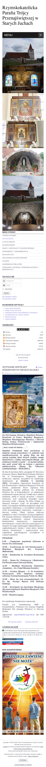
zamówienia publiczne (12, 264)
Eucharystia (8, 255)
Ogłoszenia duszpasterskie (14, 258)
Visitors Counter (23, 360)
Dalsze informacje (33, 756)
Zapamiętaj (8, 289)
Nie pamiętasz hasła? (9, 299)
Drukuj (40, 367)
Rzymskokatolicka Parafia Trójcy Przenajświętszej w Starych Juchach (20, 15)
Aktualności (8, 239)
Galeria (5, 261)
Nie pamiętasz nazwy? (9, 297)
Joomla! (5, 746)
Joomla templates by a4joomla (23, 764)
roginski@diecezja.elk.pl (24, 615)
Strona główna (9, 235)
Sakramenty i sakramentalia (15, 251)
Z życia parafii (8, 242)
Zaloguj (6, 293)
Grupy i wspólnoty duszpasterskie (18, 248)
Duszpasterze (8, 245)
